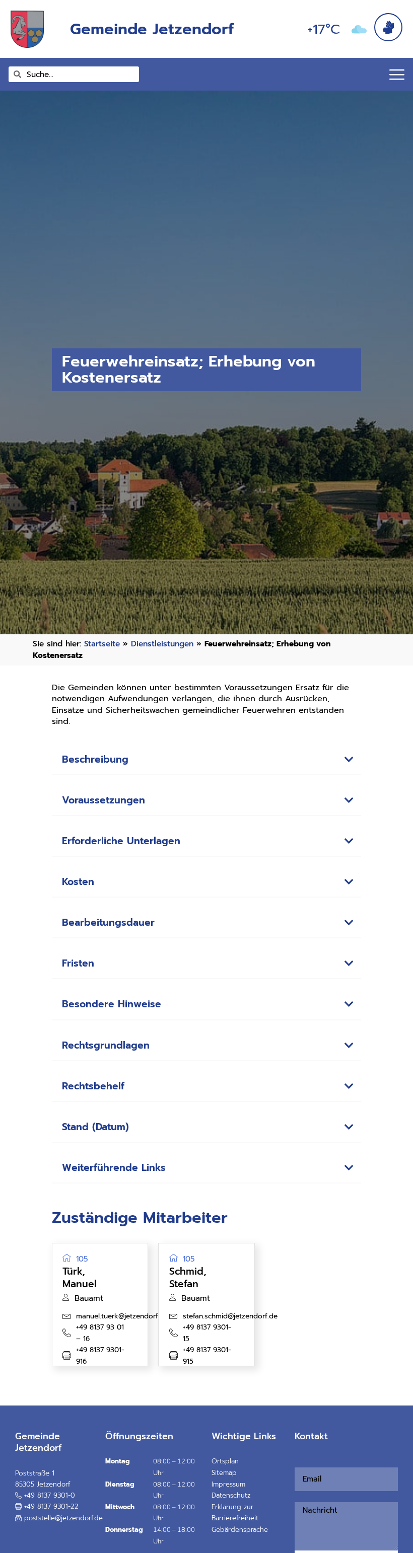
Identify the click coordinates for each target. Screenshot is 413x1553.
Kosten (78, 881)
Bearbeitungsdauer (108, 922)
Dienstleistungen (162, 643)
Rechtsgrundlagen (106, 1045)
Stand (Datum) (95, 1127)
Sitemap (224, 1472)
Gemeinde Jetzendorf (152, 29)
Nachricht (301, 1496)
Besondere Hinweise (111, 1004)
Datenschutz (231, 1495)
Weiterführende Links (114, 1167)
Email (298, 1461)
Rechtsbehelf (93, 1086)
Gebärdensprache (240, 1529)
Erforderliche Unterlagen (121, 841)
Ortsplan (225, 1461)
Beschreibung (95, 759)
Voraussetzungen (103, 800)
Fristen (78, 963)
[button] (207, 760)
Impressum (228, 1484)
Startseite (102, 643)
